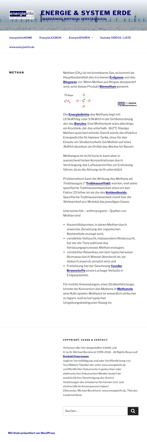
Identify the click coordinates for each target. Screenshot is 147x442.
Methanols (125, 289)
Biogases (70, 82)
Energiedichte (79, 114)
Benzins (80, 123)
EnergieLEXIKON (50, 37)
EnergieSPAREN (79, 37)
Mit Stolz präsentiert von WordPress (31, 433)
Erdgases (116, 77)
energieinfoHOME (20, 37)
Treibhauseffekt (98, 183)
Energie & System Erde (86, 13)
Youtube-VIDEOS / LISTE (115, 37)
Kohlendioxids (116, 192)
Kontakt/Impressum (76, 356)
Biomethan (108, 86)
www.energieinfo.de (21, 47)
